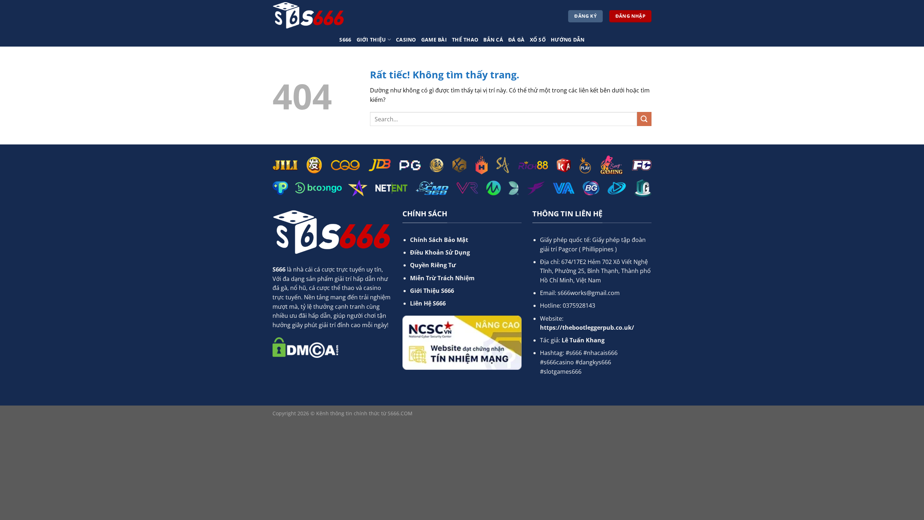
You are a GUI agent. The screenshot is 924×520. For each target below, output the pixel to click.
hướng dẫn (568, 39)
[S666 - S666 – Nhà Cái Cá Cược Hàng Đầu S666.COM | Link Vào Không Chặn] (309, 16)
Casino (406, 39)
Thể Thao (465, 39)
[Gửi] (644, 119)
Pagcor (568, 249)
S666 (345, 39)
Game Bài (434, 39)
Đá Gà (516, 39)
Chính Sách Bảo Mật (439, 240)
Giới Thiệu (371, 39)
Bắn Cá (493, 39)
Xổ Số (538, 39)
